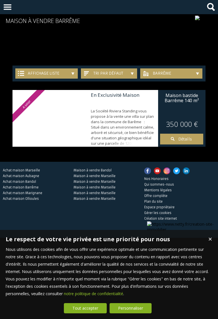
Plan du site (153, 201)
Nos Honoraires (156, 179)
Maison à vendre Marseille (95, 176)
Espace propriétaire (159, 207)
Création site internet (160, 219)
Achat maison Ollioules (21, 199)
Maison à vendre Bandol (93, 170)
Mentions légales (158, 190)
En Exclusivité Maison (115, 95)
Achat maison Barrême (21, 187)
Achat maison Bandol (19, 182)
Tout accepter (85, 308)
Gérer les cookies (157, 213)
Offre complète (155, 196)
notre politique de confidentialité (93, 293)
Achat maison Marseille (21, 170)
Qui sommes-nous (159, 184)
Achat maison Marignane (22, 193)
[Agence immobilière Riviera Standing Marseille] (197, 18)
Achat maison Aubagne (21, 176)
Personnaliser (130, 308)
